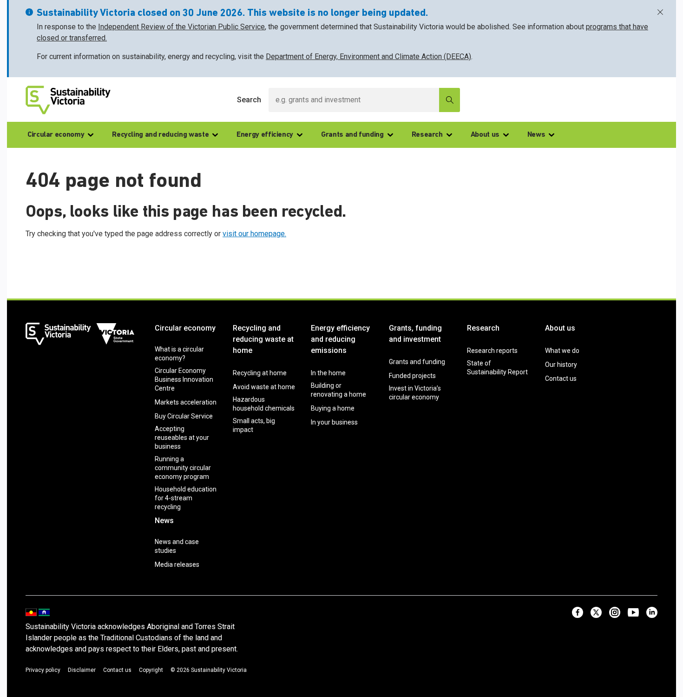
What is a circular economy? (179, 353)
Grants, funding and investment (415, 334)
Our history (561, 364)
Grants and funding (352, 135)
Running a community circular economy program (183, 467)
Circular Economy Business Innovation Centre (184, 379)
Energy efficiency (264, 135)
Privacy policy (43, 670)
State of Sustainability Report (497, 367)
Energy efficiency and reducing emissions (340, 339)
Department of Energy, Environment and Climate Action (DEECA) (368, 56)
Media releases (177, 564)
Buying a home (333, 408)
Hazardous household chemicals (264, 404)
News (536, 135)
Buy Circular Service (184, 416)
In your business (334, 422)
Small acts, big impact (254, 425)
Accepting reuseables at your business (182, 437)
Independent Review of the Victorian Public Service (181, 26)
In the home (328, 373)
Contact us (561, 378)
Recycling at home (260, 373)
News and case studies (177, 546)
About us (485, 135)
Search (249, 99)
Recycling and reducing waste (160, 135)
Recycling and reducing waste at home (263, 339)
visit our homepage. (254, 233)
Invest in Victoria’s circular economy (415, 393)
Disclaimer (82, 670)
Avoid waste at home (264, 387)
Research (427, 135)
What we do (562, 350)
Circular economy (55, 135)
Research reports (492, 350)
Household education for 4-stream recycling (186, 498)
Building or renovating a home (338, 390)
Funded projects (412, 375)
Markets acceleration (186, 402)
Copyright (151, 670)
